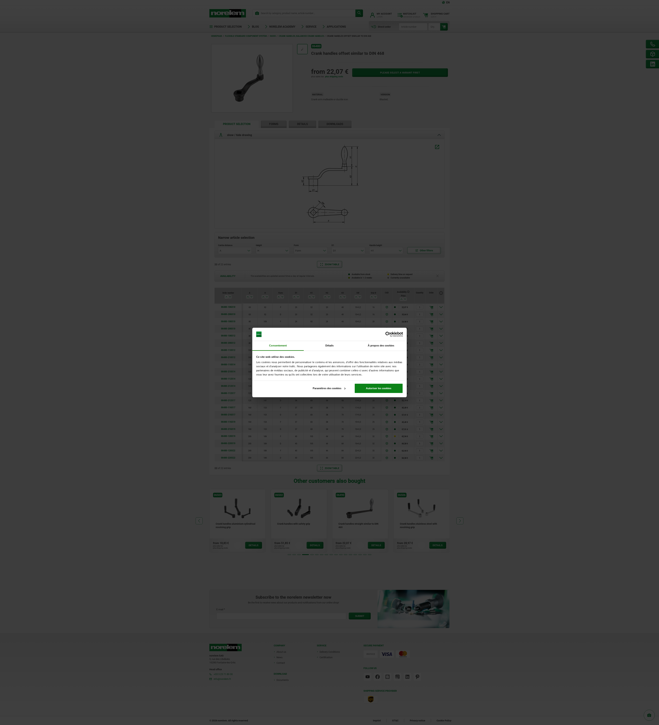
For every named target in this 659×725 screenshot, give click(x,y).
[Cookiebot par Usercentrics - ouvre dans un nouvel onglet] (388, 334)
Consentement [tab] (278, 345)
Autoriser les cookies (378, 388)
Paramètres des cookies (327, 388)
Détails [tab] (329, 345)
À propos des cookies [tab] (381, 345)
